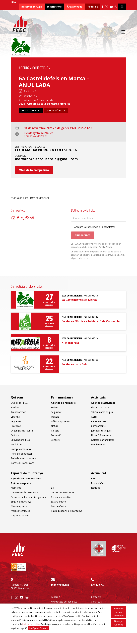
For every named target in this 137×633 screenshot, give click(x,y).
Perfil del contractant (22, 453)
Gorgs (94, 416)
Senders (55, 439)
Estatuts (15, 416)
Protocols (16, 425)
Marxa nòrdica (56, 110)
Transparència (18, 412)
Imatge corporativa (21, 449)
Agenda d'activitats (103, 402)
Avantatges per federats (64, 601)
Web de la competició (34, 170)
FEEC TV (95, 478)
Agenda (24, 67)
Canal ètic (96, 601)
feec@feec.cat (60, 584)
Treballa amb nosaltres (23, 458)
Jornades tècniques (101, 430)
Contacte (96, 596)
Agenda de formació (63, 402)
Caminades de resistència (24, 492)
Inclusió (55, 416)
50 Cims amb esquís (102, 412)
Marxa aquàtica (19, 506)
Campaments (98, 425)
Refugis (55, 430)
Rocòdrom (16, 444)
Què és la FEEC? (19, 402)
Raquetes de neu (20, 515)
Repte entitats (98, 421)
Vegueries (16, 421)
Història (15, 407)
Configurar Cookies (38, 628)
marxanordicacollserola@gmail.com (46, 159)
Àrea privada (74, 6)
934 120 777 (97, 584)
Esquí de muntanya (21, 501)
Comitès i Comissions (22, 462)
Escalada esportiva (61, 497)
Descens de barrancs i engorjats (28, 497)
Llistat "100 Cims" (100, 407)
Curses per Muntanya (62, 492)
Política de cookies (31, 624)
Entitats (15, 435)
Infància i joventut (60, 421)
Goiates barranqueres (102, 439)
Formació (56, 435)
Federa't (93, 6)
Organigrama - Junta (22, 430)
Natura (54, 425)
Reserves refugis (31, 6)
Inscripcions (54, 6)
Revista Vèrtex (98, 483)
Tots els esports (21, 483)
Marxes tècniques (20, 510)
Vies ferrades (98, 444)
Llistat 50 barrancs (101, 435)
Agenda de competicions (26, 478)
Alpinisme (16, 487)
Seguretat (56, 412)
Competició (40, 67)
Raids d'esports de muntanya (66, 510)
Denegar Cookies (118, 623)
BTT (53, 487)
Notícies (95, 487)
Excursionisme (58, 501)
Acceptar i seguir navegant (118, 612)
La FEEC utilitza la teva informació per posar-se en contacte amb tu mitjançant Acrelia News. (96, 245)
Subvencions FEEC (21, 439)
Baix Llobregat (31, 110)
